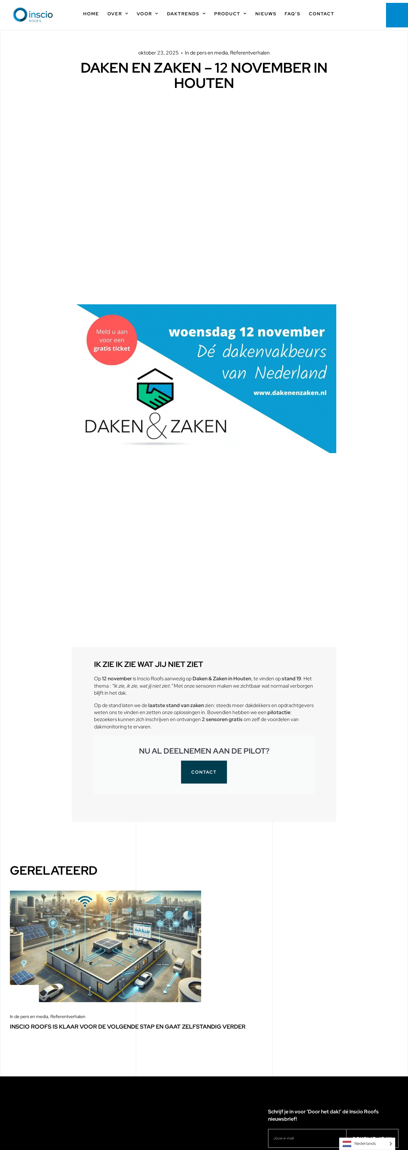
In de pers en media (206, 52)
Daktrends (183, 14)
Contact (321, 14)
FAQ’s (293, 14)
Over (114, 14)
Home (91, 14)
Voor (144, 14)
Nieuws (266, 14)
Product (227, 14)
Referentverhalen (250, 52)
